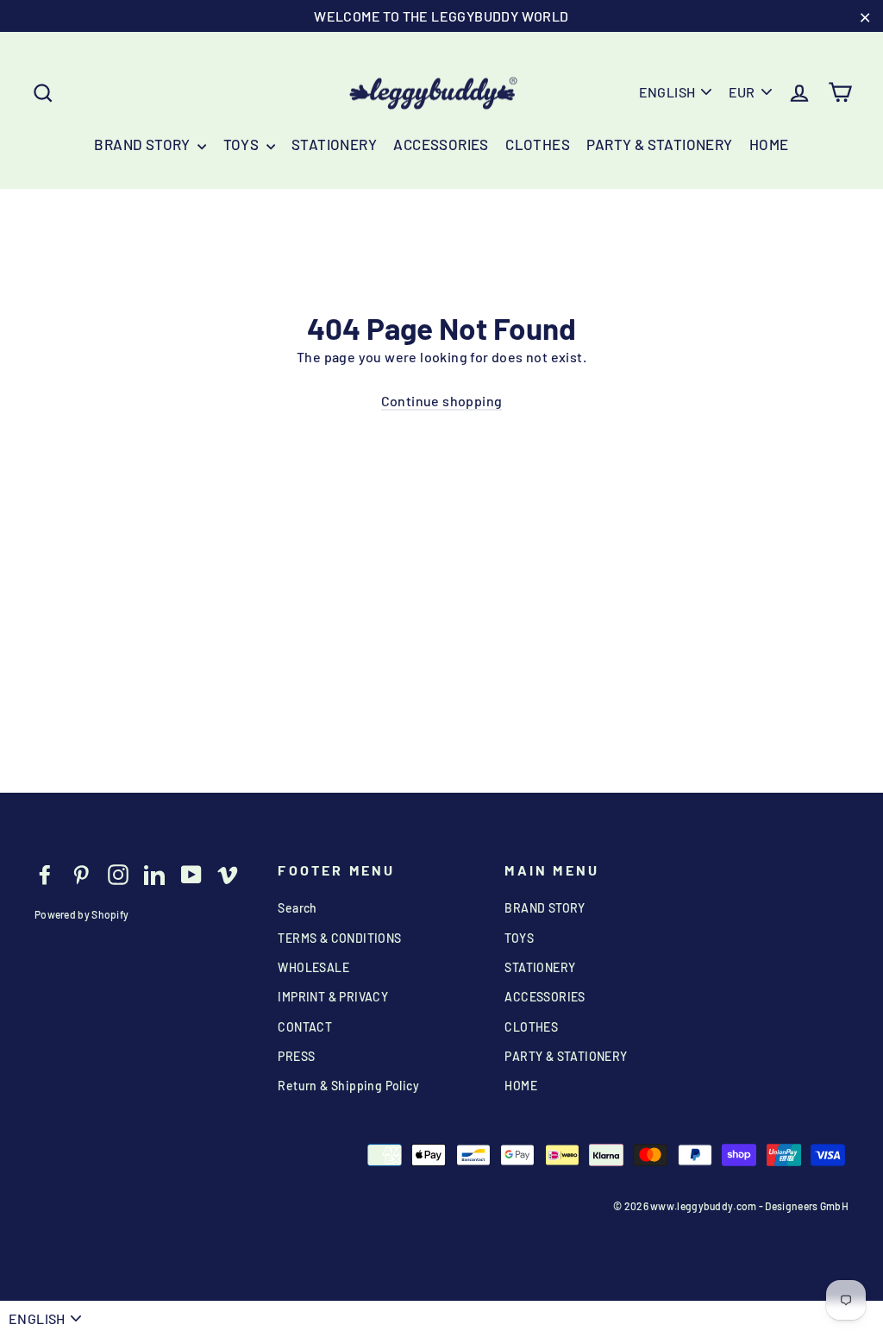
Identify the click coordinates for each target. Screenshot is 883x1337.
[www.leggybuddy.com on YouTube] (191, 873)
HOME (769, 144)
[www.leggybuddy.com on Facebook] (44, 873)
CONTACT (305, 1027)
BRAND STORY (143, 144)
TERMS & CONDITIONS (339, 938)
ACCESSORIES (440, 144)
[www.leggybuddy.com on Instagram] (118, 873)
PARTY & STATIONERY (659, 144)
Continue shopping (442, 400)
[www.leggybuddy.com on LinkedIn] (154, 873)
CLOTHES (537, 144)
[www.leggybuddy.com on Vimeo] (227, 873)
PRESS (296, 1056)
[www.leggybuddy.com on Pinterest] (81, 873)
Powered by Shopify (81, 914)
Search (297, 908)
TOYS (242, 144)
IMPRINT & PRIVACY (333, 996)
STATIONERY (334, 144)
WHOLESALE (313, 967)
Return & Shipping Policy (348, 1085)
